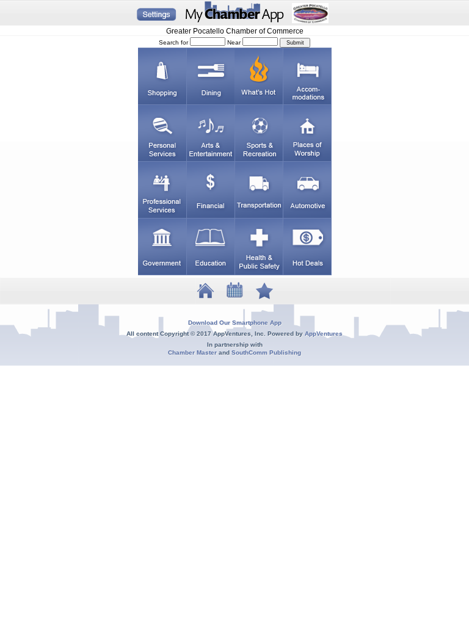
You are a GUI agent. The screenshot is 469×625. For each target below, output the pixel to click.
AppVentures (324, 333)
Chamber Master (192, 352)
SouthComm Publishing (266, 352)
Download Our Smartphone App (235, 322)
